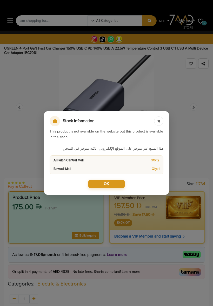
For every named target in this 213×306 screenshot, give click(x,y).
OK (106, 184)
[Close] (158, 121)
